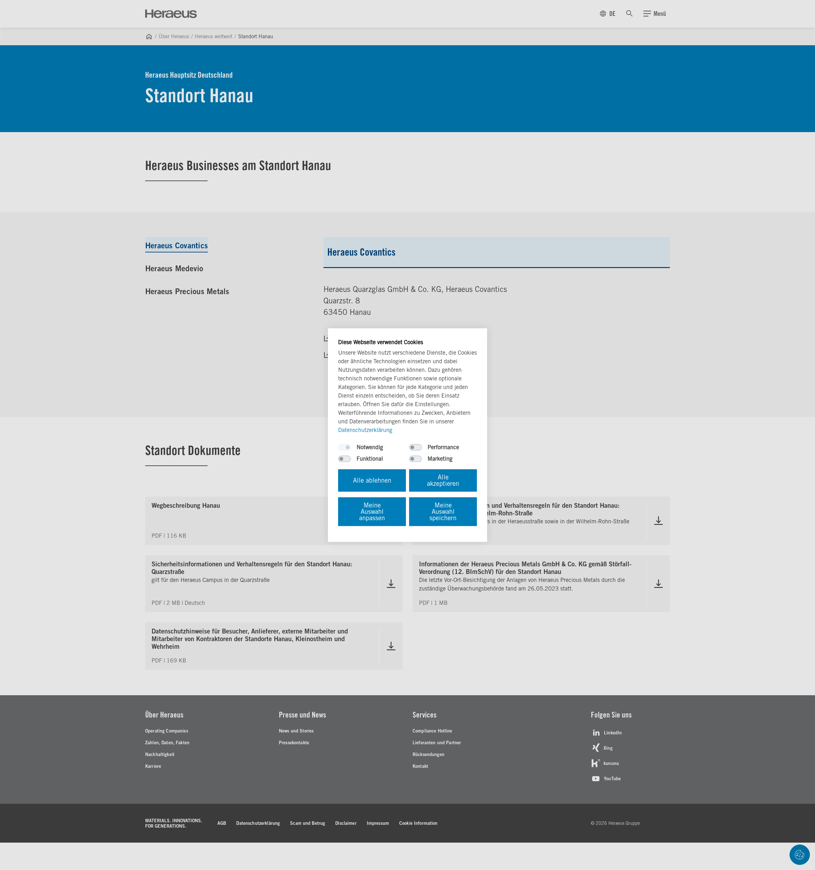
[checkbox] (344, 447)
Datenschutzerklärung (365, 430)
